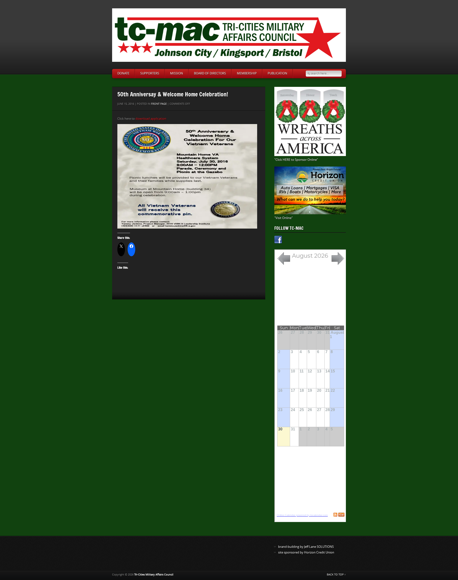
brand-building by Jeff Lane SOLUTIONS (306, 547)
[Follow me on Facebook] (278, 240)
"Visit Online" (283, 218)
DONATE (123, 73)
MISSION (176, 73)
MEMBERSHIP (247, 73)
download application (150, 118)
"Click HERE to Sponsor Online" (296, 160)
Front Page (159, 103)
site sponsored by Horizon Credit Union (306, 552)
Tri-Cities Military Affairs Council (153, 574)
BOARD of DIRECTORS (210, 73)
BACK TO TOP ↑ (336, 574)
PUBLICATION (277, 73)
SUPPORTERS (149, 73)
